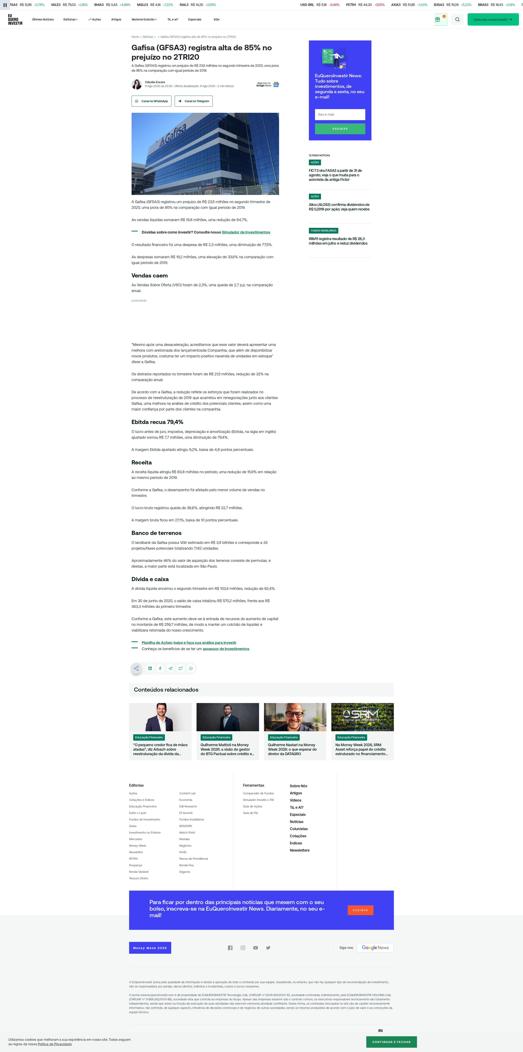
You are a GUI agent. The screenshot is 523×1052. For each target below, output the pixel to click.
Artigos (116, 19)
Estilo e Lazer (137, 813)
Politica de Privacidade (55, 1044)
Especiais (194, 19)
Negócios (185, 845)
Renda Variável (139, 871)
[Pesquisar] (457, 19)
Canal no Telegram (197, 101)
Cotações (298, 836)
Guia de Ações (252, 806)
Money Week (137, 845)
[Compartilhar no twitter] (181, 668)
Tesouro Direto (138, 878)
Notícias (148, 36)
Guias (132, 826)
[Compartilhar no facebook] (160, 668)
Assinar (340, 128)
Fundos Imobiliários (191, 819)
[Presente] (441, 19)
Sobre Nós (298, 786)
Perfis (183, 852)
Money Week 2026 (150, 948)
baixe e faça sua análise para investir (205, 643)
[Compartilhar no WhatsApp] (191, 668)
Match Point (187, 832)
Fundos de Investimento (144, 819)
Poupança (135, 865)
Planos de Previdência (193, 858)
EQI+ (217, 19)
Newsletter (136, 852)
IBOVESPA (185, 826)
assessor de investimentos (226, 649)
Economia (185, 800)
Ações (133, 793)
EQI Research (188, 806)
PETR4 (133, 858)
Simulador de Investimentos (246, 232)
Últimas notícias (319, 155)
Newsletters (300, 850)
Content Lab (187, 793)
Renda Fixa (186, 865)
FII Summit (186, 813)
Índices (296, 843)
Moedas (184, 839)
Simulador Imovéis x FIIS (258, 800)
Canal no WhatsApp (155, 101)
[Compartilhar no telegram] (170, 668)
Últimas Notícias (43, 19)
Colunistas (299, 829)
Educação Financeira (142, 806)
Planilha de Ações (157, 643)
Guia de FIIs (250, 813)
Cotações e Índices (141, 800)
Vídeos (295, 800)
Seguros (184, 871)
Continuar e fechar (391, 1042)
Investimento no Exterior (145, 832)
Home (135, 36)
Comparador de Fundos (258, 793)
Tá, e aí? (173, 19)
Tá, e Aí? (296, 807)
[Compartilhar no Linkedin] (150, 668)
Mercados (135, 839)
